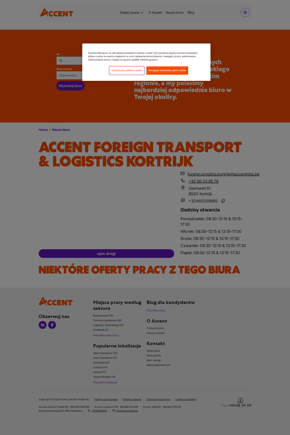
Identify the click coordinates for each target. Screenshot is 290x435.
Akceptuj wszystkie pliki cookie (167, 70)
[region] (146, 62)
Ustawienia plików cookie (126, 70)
